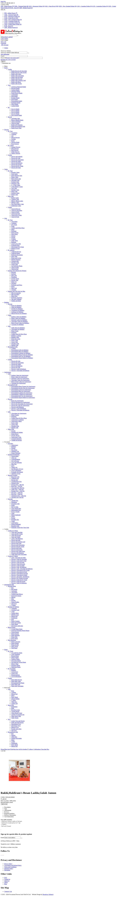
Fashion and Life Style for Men (16, 291)
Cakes (6, 169)
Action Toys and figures (18, 721)
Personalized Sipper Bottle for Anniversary (23, 397)
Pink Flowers (15, 148)
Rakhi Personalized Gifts (18, 126)
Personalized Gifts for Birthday (19, 350)
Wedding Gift (15, 451)
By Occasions (11, 668)
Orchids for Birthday (17, 309)
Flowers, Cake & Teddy (18, 565)
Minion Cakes (15, 202)
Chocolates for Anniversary (18, 413)
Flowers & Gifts (15, 367)
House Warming (15, 453)
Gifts (5, 218)
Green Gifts (14, 264)
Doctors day (14, 480)
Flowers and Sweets (16, 549)
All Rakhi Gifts (15, 118)
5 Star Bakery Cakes (17, 186)
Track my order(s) (6, 52)
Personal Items (12, 586)
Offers (6, 882)
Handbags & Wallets (17, 432)
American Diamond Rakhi (18, 87)
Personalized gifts (12, 347)
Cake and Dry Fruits (17, 534)
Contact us (7, 879)
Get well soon (15, 461)
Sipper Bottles (15, 602)
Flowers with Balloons (17, 407)
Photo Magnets (15, 635)
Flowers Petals (15, 142)
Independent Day (16, 510)
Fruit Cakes (14, 174)
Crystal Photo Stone (16, 629)
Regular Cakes (15, 172)
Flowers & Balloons (16, 163)
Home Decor (14, 434)
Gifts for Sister (15, 123)
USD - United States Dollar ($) (12, 24)
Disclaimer (7, 870)
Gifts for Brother (15, 121)
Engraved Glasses (16, 595)
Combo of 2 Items (13, 530)
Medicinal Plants (15, 667)
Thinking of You (15, 473)
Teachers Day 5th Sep (17, 497)
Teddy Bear (14, 240)
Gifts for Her (14, 269)
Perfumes (13, 231)
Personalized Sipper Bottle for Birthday (22, 358)
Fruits (12, 226)
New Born (14, 450)
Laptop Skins (15, 613)
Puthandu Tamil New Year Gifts (20, 527)
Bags (12, 691)
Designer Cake (15, 183)
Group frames (15, 632)
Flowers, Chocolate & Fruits (19, 572)
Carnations (14, 133)
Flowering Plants (16, 660)
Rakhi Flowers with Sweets (19, 72)
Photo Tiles (14, 637)
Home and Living (16, 258)
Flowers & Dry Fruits (17, 166)
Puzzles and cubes (16, 729)
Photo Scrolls (15, 645)
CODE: (3, 797)
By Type (10, 131)
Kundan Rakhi (15, 98)
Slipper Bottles (15, 699)
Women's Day (15, 483)
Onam (13, 516)
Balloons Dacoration (17, 255)
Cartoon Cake (15, 199)
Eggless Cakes (15, 193)
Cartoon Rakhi (15, 90)
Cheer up (13, 458)
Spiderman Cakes (16, 205)
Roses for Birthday (16, 305)
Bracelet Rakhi (15, 88)
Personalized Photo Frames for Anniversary (23, 386)
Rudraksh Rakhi (15, 102)
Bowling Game (15, 710)
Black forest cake (16, 179)
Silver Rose (14, 234)
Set (8, 107)
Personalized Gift (12, 385)
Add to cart (4, 804)
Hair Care (14, 275)
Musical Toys (15, 727)
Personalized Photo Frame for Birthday (22, 354)
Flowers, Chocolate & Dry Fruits (20, 570)
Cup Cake (14, 188)
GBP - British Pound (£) (26, 8)
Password (3, 58)
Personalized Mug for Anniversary (20, 391)
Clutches (13, 289)
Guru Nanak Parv (16, 508)
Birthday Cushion (16, 335)
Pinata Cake (14, 194)
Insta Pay (3, 1)
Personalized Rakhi (16, 101)
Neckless (13, 283)
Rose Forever (15, 144)
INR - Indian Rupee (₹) (7, 6)
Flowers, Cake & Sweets (18, 564)
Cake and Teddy (15, 537)
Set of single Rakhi (16, 115)
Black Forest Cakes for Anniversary (21, 381)
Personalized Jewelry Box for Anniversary (23, 388)
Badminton (14, 706)
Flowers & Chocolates (17, 159)
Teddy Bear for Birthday (18, 328)
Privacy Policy (8, 864)
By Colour (11, 145)
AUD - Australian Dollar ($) (100, 6)
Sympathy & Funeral (17, 472)
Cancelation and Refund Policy (13, 865)
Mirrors (13, 597)
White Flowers (15, 152)
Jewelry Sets (14, 280)
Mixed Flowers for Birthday (19, 313)
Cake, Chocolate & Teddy (18, 557)
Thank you (14, 467)
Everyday (10, 443)
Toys (9, 719)
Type (9, 85)
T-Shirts (13, 239)
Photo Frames (15, 415)
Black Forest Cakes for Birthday (20, 323)
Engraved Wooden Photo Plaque (20, 630)
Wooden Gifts (15, 263)
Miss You (13, 464)
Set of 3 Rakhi (15, 110)
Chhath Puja (14, 500)
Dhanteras (14, 502)
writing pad (14, 703)
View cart (3, 41)
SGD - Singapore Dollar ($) (36, 6)
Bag (12, 588)
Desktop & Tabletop (13, 607)
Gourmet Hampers (16, 439)
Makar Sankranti (15, 515)
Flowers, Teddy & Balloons (19, 583)
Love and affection (16, 462)
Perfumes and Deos (16, 285)
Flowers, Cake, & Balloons (18, 567)
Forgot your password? (12, 58)
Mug (12, 599)
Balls (12, 708)
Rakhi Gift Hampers (16, 125)
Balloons (13, 242)
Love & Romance (16, 676)
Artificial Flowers (16, 251)
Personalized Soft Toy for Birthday (21, 356)
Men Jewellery (15, 294)
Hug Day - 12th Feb (16, 492)
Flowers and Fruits (16, 548)
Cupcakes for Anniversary (18, 383)
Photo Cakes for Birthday (18, 318)
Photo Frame (14, 232)
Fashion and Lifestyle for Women (17, 270)
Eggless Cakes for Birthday (18, 316)
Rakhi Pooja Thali (16, 128)
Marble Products (15, 259)
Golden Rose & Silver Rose (19, 334)
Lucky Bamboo (15, 654)
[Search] (17, 35)
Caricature (14, 591)
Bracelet (13, 272)
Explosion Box (15, 245)
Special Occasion (12, 475)
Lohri (12, 513)
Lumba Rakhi (15, 106)
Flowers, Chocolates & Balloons (20, 370)
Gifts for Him (15, 267)
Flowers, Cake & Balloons (18, 369)
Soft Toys (14, 603)
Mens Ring (14, 296)
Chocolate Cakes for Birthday (19, 321)
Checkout (3, 43)
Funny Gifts (14, 340)
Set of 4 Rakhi (15, 112)
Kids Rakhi (14, 96)
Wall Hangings (12, 640)
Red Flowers (14, 150)
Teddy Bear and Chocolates (19, 554)
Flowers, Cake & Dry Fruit (18, 561)
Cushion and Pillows (17, 594)
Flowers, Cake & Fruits (17, 562)
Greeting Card (15, 610)
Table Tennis (14, 718)
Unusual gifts (15, 261)
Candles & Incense (16, 440)
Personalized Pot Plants (17, 683)
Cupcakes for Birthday (17, 324)
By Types (10, 651)
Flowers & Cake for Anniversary (20, 405)
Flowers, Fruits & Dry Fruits (19, 580)
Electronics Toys (15, 725)
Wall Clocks (14, 646)
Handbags (14, 277)
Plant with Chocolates (17, 686)
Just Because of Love (17, 469)
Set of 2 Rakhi (15, 109)
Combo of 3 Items (13, 556)
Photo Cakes (14, 177)
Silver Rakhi (14, 104)
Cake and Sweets (16, 535)
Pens (12, 619)
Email (2, 56)
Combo (10, 69)
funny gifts (14, 256)
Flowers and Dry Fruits (17, 546)
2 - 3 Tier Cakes (15, 185)
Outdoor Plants (15, 659)
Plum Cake (14, 191)
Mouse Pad (14, 616)
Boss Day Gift (15, 477)
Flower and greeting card (18, 542)
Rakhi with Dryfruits (17, 77)
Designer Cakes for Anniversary (20, 378)
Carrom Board (15, 711)
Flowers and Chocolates (18, 545)
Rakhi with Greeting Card (18, 80)
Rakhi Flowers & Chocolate (19, 71)
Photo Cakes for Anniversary (19, 377)
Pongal (13, 518)
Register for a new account (8, 59)
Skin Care (14, 288)
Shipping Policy (8, 868)
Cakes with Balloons (17, 538)
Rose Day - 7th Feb (16, 486)
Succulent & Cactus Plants (18, 662)
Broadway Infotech (48, 894)
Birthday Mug (15, 337)
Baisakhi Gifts (15, 526)
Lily (12, 136)
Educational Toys (16, 724)
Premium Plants (15, 665)
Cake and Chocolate (16, 532)
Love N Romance (16, 470)
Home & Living (15, 339)
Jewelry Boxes (15, 435)
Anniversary (7, 372)
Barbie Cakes (15, 198)
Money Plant (14, 664)
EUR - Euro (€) (14, 8)
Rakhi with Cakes (16, 74)
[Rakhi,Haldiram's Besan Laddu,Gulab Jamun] (19, 788)
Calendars (14, 608)
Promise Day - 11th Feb (17, 491)
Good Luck (14, 673)
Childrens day (15, 478)
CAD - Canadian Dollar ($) (84, 6)
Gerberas (13, 134)
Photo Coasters (15, 621)
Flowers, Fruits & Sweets (18, 581)
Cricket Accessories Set (17, 714)
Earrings (13, 274)
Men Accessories (16, 293)
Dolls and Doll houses (17, 722)
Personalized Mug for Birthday (19, 351)
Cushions (13, 223)
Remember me (6, 63)
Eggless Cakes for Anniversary (19, 375)
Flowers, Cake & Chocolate (19, 559)
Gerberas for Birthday (17, 312)
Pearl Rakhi (14, 99)
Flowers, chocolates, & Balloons (20, 576)
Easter (13, 505)
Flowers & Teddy (16, 161)
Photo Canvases (15, 641)
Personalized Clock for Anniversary (21, 389)
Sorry (12, 465)
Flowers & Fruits (16, 167)
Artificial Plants (15, 253)
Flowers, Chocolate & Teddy (19, 575)
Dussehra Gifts (15, 504)
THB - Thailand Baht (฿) (21, 6)
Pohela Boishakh (16, 524)
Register (7, 54)
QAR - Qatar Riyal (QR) (51, 6)
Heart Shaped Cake (16, 175)
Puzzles (13, 600)
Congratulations (15, 459)
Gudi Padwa (14, 523)
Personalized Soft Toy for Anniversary (22, 396)
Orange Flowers (15, 147)
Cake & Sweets (15, 213)
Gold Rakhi (14, 94)
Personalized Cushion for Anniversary (21, 393)
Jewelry (13, 431)
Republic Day (15, 519)
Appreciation (14, 456)
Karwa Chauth (15, 511)
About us (6, 881)
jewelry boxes (15, 278)
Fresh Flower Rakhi (16, 93)
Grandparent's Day (16, 481)
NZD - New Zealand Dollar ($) (67, 6)
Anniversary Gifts (16, 437)
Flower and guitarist (16, 156)
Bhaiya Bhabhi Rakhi (17, 120)
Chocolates (14, 221)
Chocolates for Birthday (18, 329)
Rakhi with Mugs (16, 82)
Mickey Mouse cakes (17, 201)
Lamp (12, 611)
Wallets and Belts (16, 301)
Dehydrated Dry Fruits (17, 247)
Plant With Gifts (15, 684)
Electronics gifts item (17, 626)
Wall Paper (14, 648)
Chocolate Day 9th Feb (17, 488)
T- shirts (13, 700)
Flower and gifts (15, 540)
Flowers (6, 129)
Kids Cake (11, 196)
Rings (12, 286)
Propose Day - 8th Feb (17, 484)
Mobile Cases (15, 614)
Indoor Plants (15, 657)
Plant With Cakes (16, 681)
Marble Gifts (14, 345)
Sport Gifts (11, 705)
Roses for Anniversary (17, 400)
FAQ (5, 877)
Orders (6, 48)
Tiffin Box (14, 702)
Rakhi (6, 68)
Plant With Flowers (16, 679)
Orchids (13, 139)
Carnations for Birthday (17, 310)
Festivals (10, 499)
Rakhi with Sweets (16, 83)
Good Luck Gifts (16, 244)
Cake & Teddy (15, 212)
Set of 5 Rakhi (15, 113)
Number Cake (15, 190)
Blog (5, 884)
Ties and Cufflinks (16, 299)
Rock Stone (14, 638)
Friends (13, 448)
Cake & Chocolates (16, 210)
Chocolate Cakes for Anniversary (20, 380)
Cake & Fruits (15, 217)
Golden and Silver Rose (18, 228)
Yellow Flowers (15, 153)
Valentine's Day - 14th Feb (18, 496)
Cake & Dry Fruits (16, 215)
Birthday (6, 302)
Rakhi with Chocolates (17, 75)
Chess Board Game (16, 713)
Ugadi (13, 521)
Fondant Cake (15, 182)
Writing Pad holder (16, 738)
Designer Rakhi (15, 91)
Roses (13, 140)
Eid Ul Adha (14, 507)
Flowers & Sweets (16, 164)
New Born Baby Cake (17, 204)
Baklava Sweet (15, 248)
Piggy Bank (14, 624)
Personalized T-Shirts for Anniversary (21, 394)
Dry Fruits (14, 224)
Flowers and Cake (16, 543)
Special (10, 117)
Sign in (3, 54)
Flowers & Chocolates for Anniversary (22, 404)
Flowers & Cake (15, 158)
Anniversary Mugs (16, 421)
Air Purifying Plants (16, 266)
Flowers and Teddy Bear (18, 551)
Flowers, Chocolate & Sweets (19, 573)
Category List (8, 891)
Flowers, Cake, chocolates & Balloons (22, 569)
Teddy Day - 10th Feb (17, 489)
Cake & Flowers (15, 209)
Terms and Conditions (10, 867)
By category (11, 250)
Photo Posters (15, 643)
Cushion (13, 692)
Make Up (14, 282)
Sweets (13, 237)
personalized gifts (9, 584)
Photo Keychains (16, 622)
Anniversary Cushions (17, 419)
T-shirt (13, 741)
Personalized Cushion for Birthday (20, 353)
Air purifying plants (16, 653)
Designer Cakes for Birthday (19, 320)
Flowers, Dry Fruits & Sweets (19, 578)
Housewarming (15, 675)
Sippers (13, 236)
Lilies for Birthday (16, 307)
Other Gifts (11, 429)
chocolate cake (15, 180)
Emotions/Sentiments (13, 454)
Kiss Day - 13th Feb (16, 494)
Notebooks (14, 618)
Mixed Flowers (15, 137)
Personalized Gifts (13, 732)
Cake (9, 374)
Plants (6, 649)
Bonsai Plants (15, 656)
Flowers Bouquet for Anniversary (20, 402)
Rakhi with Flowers (16, 79)
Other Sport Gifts (16, 716)
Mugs (12, 229)
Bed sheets (14, 589)
